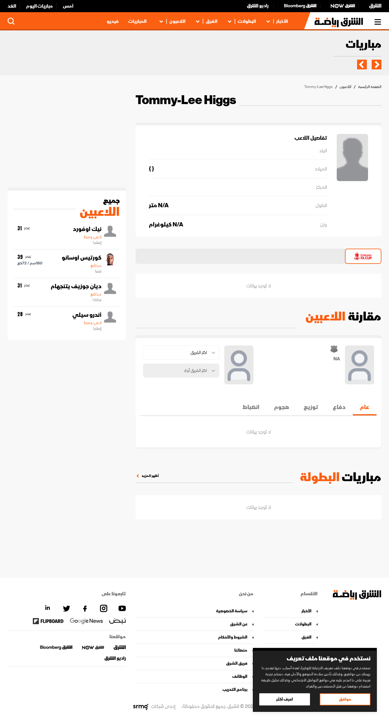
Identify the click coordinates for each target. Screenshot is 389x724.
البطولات (247, 21)
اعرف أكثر (284, 699)
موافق (345, 699)
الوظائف (239, 676)
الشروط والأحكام (232, 637)
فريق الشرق (236, 663)
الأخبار (282, 21)
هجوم (281, 407)
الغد (12, 6)
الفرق (211, 21)
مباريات (363, 45)
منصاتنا (240, 650)
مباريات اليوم (39, 6)
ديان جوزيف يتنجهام (76, 286)
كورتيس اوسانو (82, 258)
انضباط (251, 407)
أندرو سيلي (87, 315)
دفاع (339, 407)
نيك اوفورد (87, 229)
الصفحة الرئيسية (369, 87)
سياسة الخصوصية (231, 610)
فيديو (113, 21)
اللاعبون (177, 21)
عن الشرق (238, 624)
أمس (68, 6)
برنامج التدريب (234, 689)
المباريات (137, 21)
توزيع (311, 407)
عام (364, 407)
